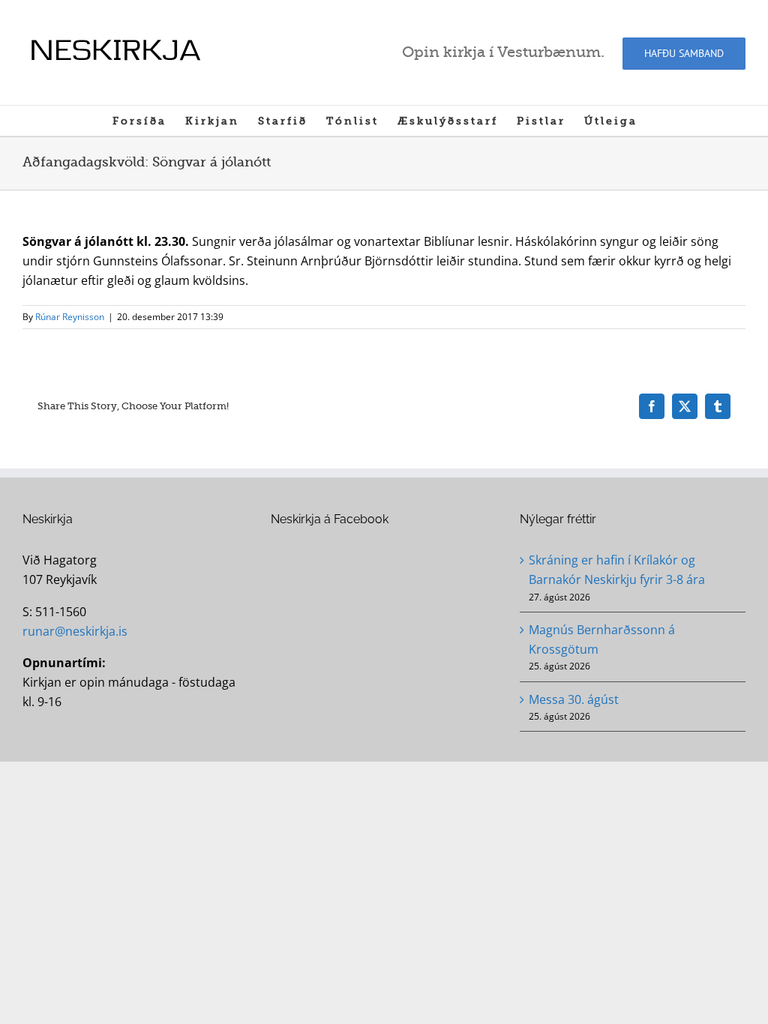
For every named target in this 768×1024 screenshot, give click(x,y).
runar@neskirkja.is (75, 631)
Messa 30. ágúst (574, 699)
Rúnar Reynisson (69, 316)
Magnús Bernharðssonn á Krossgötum (602, 639)
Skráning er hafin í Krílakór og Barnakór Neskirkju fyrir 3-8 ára (617, 570)
